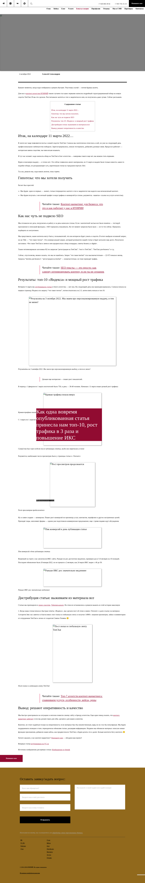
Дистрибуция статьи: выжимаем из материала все (70, 125)
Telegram (23, 846)
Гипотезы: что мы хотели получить (64, 114)
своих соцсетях (44, 605)
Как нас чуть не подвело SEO (62, 117)
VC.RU (22, 843)
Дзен (21, 849)
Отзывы (106, 9)
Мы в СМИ (117, 9)
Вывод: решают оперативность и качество (67, 128)
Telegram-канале (57, 605)
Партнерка (128, 9)
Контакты (140, 9)
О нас (48, 9)
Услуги (70, 9)
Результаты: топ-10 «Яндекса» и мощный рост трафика (72, 121)
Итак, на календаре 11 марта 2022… (65, 110)
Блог (63, 9)
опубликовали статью (43, 287)
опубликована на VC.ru (40, 744)
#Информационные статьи (45, 500)
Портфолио (95, 9)
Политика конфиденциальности (30, 873)
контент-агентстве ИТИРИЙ (37, 93)
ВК (21, 840)
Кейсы (56, 9)
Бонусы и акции (82, 9)
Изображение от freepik (61, 750)
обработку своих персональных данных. (67, 833)
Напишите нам (137, 3)
